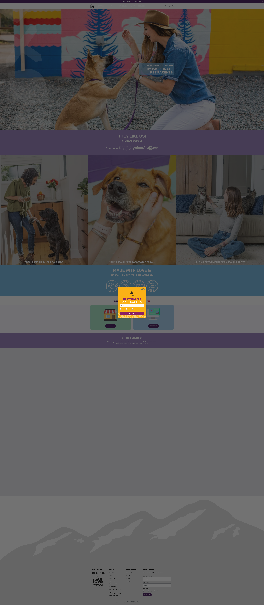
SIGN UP (132, 313)
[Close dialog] (143, 289)
